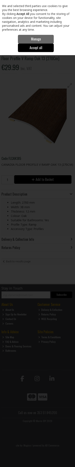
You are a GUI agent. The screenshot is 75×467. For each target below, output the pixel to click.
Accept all (36, 47)
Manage (36, 38)
